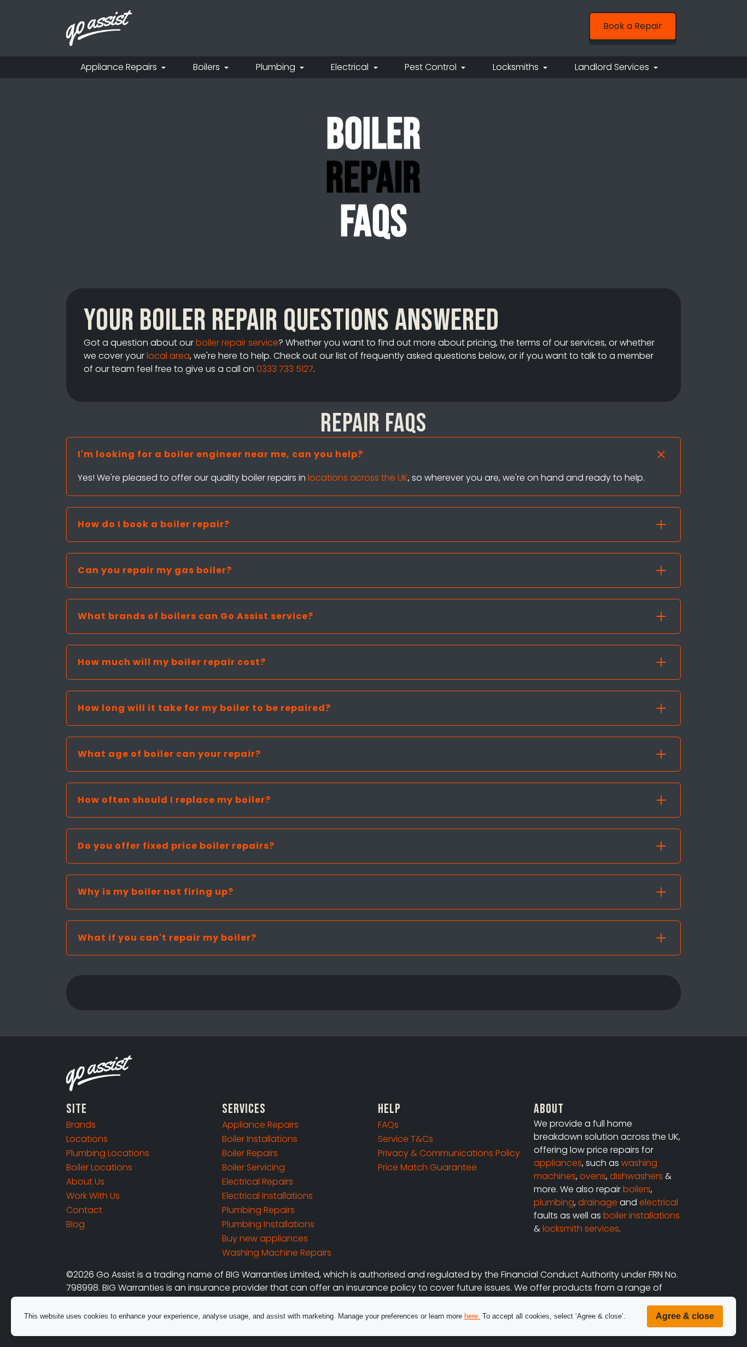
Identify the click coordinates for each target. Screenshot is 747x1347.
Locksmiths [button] (517, 67)
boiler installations (641, 1215)
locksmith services (580, 1228)
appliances (558, 1163)
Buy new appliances (265, 1238)
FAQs (388, 1124)
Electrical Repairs (257, 1181)
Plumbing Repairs (258, 1210)
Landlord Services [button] (613, 67)
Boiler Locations (99, 1167)
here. (472, 1316)
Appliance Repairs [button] (119, 67)
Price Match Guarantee (427, 1167)
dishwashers (636, 1176)
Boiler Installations (259, 1139)
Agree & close (685, 1316)
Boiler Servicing (253, 1167)
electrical (658, 1202)
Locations (87, 1139)
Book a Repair (632, 26)
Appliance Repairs (260, 1124)
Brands (81, 1124)
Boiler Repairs (250, 1153)
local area (168, 355)
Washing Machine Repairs (276, 1252)
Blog (75, 1224)
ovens (593, 1176)
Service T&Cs (405, 1139)
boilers (637, 1189)
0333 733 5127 (284, 369)
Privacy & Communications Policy (449, 1153)
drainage (597, 1202)
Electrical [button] (351, 67)
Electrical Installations (267, 1195)
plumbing (554, 1202)
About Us (85, 1181)
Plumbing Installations (268, 1224)
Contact (84, 1210)
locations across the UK (358, 477)
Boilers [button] (207, 67)
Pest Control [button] (432, 67)
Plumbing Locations (107, 1153)
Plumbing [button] (276, 67)
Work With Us (93, 1195)
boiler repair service (237, 342)
